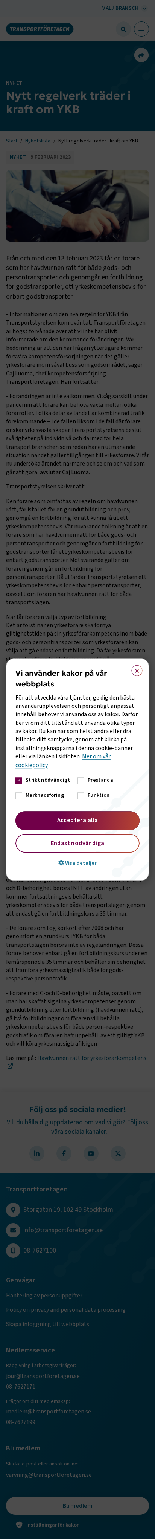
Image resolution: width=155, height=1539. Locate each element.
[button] (77, 862)
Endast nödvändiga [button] (78, 843)
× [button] (134, 669)
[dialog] (77, 769)
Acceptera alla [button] (77, 820)
